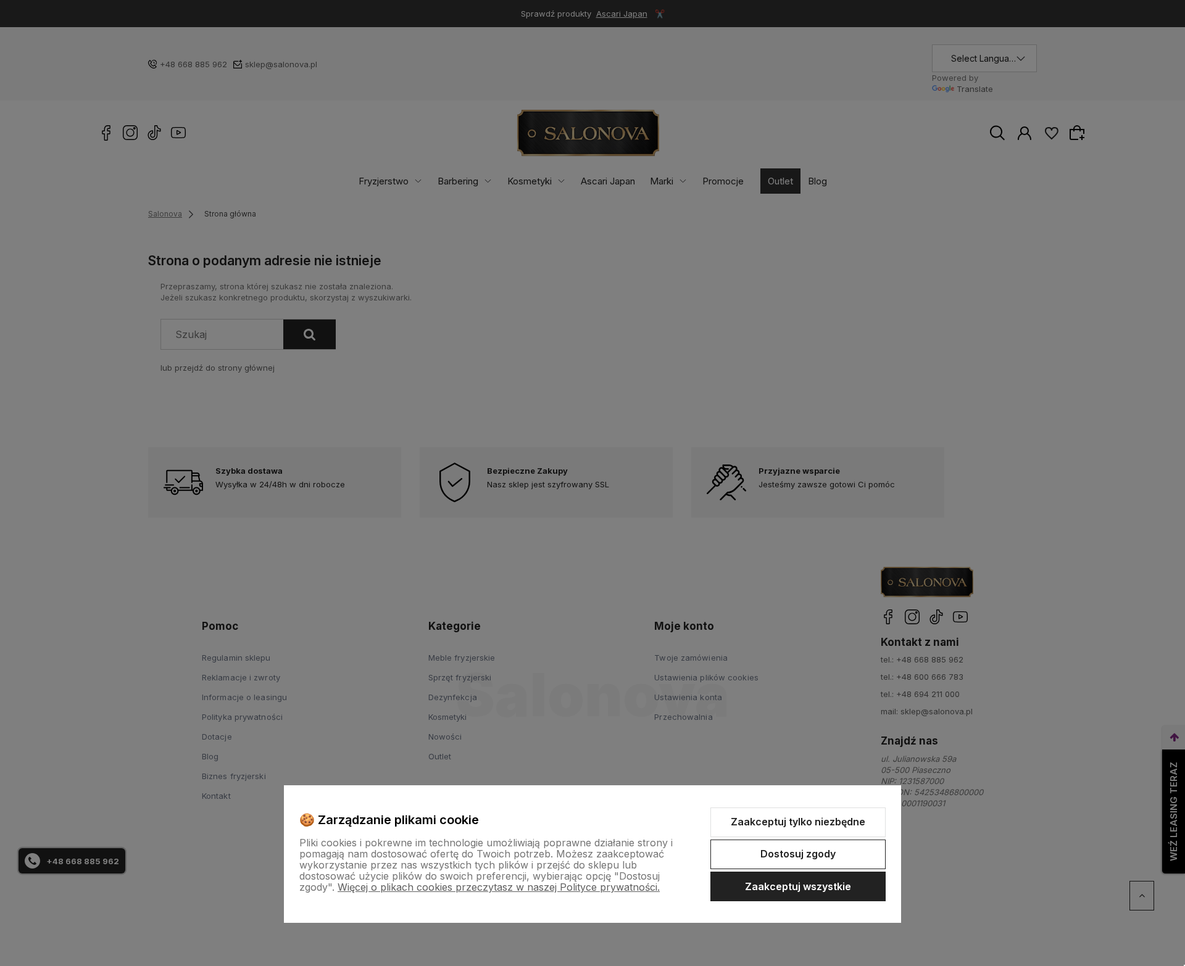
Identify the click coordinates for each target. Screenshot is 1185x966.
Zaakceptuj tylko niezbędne (798, 821)
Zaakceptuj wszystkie (798, 886)
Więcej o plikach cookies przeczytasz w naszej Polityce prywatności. (499, 887)
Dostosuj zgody (798, 854)
